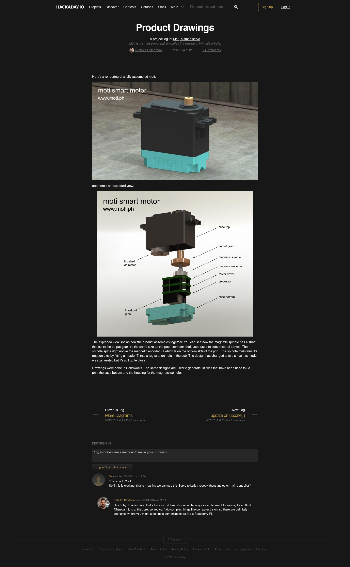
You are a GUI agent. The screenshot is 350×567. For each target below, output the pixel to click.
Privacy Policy (179, 549)
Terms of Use (158, 549)
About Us (88, 549)
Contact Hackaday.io (111, 549)
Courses (147, 6)
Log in (285, 6)
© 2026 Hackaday (175, 557)
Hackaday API (201, 549)
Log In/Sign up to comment (112, 467)
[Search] (236, 7)
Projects (95, 6)
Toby (111, 476)
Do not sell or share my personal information (241, 549)
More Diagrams (118, 415)
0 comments (138, 420)
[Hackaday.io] (70, 7)
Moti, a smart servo (186, 38)
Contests (129, 6)
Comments (212, 50)
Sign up (267, 6)
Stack (162, 6)
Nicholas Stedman (148, 50)
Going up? (176, 539)
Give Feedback (137, 549)
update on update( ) (228, 415)
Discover (112, 6)
